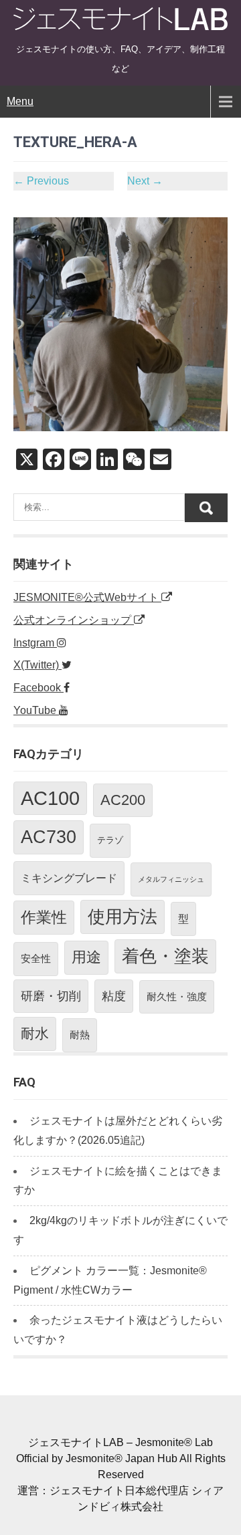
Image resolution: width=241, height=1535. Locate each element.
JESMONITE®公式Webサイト (87, 597)
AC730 (48, 837)
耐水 (35, 1033)
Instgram (35, 642)
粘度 (114, 996)
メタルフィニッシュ (171, 879)
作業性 (44, 917)
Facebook (38, 687)
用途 (86, 957)
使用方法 (122, 917)
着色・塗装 (165, 956)
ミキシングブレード (69, 878)
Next (145, 181)
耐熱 (80, 1034)
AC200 (122, 800)
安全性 (36, 958)
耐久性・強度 (177, 996)
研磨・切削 (51, 996)
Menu (20, 101)
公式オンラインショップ (73, 620)
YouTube (36, 710)
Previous (41, 181)
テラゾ (110, 840)
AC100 (50, 798)
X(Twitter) (37, 665)
